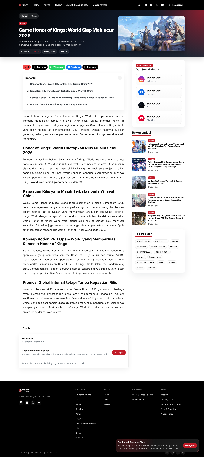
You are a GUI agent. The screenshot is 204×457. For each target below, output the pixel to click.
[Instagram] (145, 5)
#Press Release (158, 247)
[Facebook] (151, 5)
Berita (78, 404)
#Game (175, 241)
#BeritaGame (161, 241)
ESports (79, 418)
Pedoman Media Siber (171, 404)
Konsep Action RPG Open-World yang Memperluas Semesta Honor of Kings (72, 97)
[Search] (139, 5)
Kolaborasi (177, 5)
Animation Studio (83, 395)
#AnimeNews (155, 257)
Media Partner (100, 5)
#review (173, 247)
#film (161, 262)
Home (36, 5)
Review (58, 5)
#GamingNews (143, 241)
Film (77, 428)
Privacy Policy (167, 414)
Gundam (79, 438)
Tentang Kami (167, 399)
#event (140, 268)
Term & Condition (169, 409)
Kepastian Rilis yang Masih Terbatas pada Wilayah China (61, 90)
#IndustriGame (162, 252)
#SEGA (172, 262)
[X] (156, 5)
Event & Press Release (77, 5)
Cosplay (79, 409)
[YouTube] (162, 5)
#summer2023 (143, 252)
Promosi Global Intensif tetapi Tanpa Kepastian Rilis (59, 104)
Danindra (35, 51)
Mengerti (190, 445)
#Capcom (141, 247)
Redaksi (164, 395)
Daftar (78, 414)
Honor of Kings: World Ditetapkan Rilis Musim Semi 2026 (61, 84)
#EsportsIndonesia (145, 262)
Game (34, 16)
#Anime (140, 257)
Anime (47, 5)
